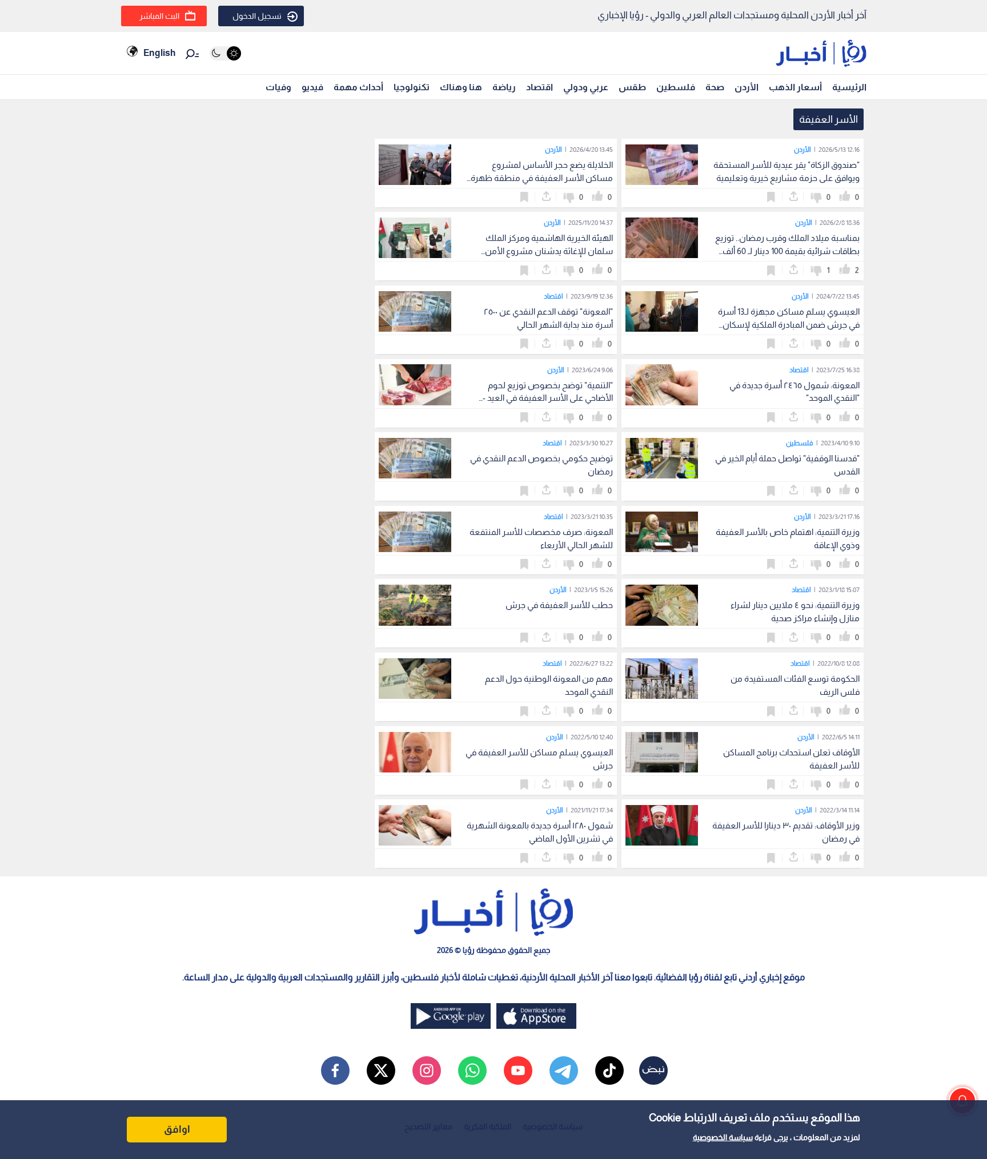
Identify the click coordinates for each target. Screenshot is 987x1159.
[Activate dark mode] (225, 53)
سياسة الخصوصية (723, 1137)
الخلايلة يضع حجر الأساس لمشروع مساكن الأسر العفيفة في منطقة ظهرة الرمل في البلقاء (542, 178)
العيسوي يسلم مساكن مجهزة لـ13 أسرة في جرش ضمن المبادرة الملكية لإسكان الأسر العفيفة (789, 325)
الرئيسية (849, 87)
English (159, 53)
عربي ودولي (585, 87)
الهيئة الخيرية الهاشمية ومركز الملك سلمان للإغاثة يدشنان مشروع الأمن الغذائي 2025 (549, 251)
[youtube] (518, 1070)
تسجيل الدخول (257, 16)
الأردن (747, 87)
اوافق (177, 1129)
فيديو (312, 87)
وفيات (278, 87)
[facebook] (335, 1070)
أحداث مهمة (358, 87)
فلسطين (675, 87)
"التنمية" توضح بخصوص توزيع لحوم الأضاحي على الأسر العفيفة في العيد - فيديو (548, 398)
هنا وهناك (461, 87)
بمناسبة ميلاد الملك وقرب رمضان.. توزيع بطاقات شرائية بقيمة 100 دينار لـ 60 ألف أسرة (787, 251)
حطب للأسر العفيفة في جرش (559, 605)
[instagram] (426, 1070)
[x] (381, 1070)
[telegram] (563, 1070)
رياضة (504, 87)
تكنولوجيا (412, 87)
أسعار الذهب (795, 87)
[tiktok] (609, 1070)
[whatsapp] (472, 1070)
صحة (714, 87)
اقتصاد (539, 87)
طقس (632, 87)
